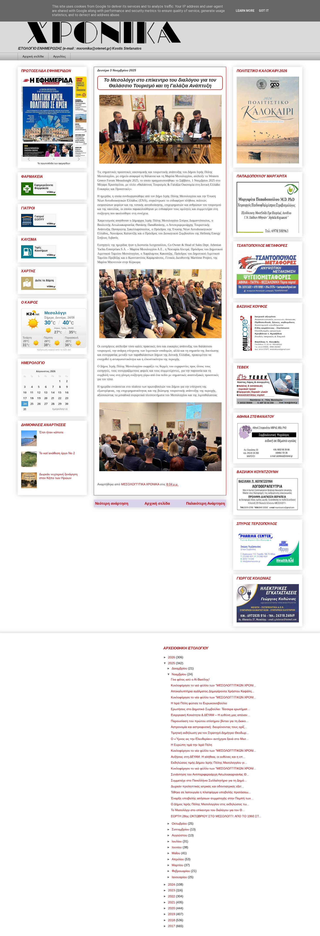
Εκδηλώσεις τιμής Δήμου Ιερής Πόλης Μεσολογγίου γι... (209, 762)
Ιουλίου (177, 841)
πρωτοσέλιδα (47, 163)
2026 (172, 657)
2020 (172, 908)
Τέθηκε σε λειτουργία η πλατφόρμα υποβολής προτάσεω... (211, 792)
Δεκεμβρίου (180, 668)
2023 (172, 890)
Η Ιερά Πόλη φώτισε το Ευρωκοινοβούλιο (199, 703)
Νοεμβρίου (179, 674)
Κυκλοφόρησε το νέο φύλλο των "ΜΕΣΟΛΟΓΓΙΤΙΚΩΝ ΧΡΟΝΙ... (213, 697)
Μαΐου (176, 853)
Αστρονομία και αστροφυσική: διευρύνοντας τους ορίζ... (209, 727)
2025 (172, 663)
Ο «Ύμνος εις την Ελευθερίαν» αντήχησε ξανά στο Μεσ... (210, 739)
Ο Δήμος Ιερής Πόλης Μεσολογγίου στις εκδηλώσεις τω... (210, 804)
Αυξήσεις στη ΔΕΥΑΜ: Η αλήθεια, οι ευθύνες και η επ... (208, 756)
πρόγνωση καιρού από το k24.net (54, 350)
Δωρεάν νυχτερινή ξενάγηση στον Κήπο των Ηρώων (58, 476)
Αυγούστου (180, 835)
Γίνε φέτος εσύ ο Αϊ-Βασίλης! (190, 679)
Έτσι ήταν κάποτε (51, 432)
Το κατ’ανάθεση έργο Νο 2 (57, 453)
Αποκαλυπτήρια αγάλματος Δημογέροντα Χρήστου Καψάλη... (212, 691)
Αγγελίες (59, 56)
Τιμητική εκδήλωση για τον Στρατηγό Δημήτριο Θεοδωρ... (210, 732)
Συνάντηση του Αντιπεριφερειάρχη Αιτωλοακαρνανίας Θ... (210, 774)
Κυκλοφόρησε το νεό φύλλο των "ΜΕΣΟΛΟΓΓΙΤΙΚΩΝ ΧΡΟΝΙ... (213, 685)
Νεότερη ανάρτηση (111, 503)
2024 (172, 884)
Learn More (245, 10)
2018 (172, 920)
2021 (172, 902)
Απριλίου (178, 859)
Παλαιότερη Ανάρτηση (205, 503)
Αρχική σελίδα (33, 56)
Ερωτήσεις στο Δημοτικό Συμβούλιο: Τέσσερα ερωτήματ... (210, 709)
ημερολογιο (59, 409)
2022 (172, 896)
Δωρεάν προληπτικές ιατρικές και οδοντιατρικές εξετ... (207, 786)
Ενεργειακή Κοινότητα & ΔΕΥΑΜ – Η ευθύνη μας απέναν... (210, 715)
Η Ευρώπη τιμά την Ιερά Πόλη (191, 744)
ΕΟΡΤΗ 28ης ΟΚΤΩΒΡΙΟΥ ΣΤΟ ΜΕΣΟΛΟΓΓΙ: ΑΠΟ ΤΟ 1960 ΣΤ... (216, 816)
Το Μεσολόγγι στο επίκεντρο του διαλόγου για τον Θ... (208, 810)
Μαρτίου (178, 865)
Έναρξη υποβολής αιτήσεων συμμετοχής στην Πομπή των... (212, 798)
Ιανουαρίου (180, 877)
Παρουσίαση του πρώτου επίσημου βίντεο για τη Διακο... (209, 721)
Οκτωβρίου (180, 823)
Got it (264, 10)
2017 (172, 926)
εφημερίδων (64, 163)
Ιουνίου (177, 847)
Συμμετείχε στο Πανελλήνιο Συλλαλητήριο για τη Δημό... (209, 780)
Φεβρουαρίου (181, 871)
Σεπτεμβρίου (181, 829)
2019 (172, 914)
